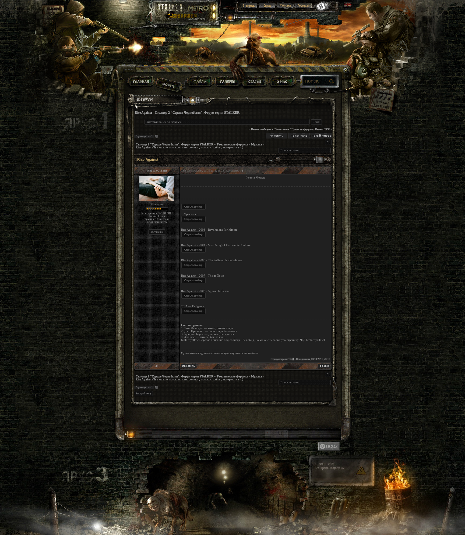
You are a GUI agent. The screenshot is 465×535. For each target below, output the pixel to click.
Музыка (256, 144)
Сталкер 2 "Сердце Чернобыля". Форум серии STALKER (174, 144)
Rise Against (144, 147)
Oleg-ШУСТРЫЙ (157, 170)
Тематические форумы (232, 144)
